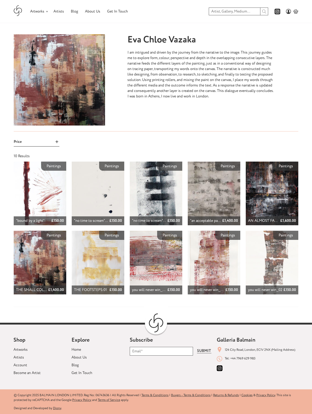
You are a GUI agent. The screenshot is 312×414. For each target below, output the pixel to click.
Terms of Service (109, 400)
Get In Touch (117, 11)
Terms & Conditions (155, 395)
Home (76, 349)
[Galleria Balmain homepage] (18, 11)
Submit (204, 350)
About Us (92, 11)
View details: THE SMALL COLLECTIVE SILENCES (34, 236)
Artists (58, 11)
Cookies (247, 395)
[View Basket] (295, 11)
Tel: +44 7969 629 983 (240, 358)
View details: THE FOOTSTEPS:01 (86, 236)
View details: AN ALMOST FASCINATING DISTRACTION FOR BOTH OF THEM (270, 170)
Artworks (37, 11)
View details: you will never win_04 (151, 236)
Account (20, 365)
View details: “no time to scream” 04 (98, 167)
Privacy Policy (265, 395)
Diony (57, 408)
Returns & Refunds (226, 395)
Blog (74, 11)
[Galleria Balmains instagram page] (277, 11)
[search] (264, 11)
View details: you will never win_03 (209, 236)
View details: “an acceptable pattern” (210, 167)
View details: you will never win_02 (267, 236)
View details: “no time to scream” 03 (156, 167)
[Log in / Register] (288, 11)
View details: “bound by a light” (38, 164)
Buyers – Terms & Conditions (191, 395)
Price (18, 141)
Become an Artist (27, 373)
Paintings (54, 166)
